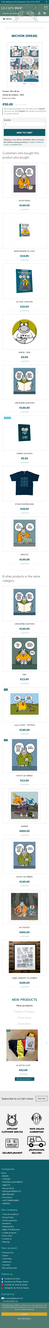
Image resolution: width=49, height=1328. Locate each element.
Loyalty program (9, 1233)
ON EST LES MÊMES (24, 775)
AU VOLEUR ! (24, 927)
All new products (25, 1079)
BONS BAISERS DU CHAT (24, 251)
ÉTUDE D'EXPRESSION (24, 504)
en (33, 13)
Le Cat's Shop (11, 8)
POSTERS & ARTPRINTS (12, 1182)
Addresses (7, 1262)
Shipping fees (8, 1226)
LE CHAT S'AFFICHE (24, 302)
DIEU (25, 674)
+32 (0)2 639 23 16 (10, 1301)
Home (3, 1173)
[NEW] (24, 719)
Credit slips (7, 1258)
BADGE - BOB (24, 352)
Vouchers (6, 1265)
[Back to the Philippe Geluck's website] (46, 8)
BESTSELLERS (8, 1194)
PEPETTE (24, 555)
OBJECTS (6, 1185)
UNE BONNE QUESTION (24, 403)
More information (24, 1319)
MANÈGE (24, 826)
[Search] (28, 13)
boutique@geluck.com (14, 1298)
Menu (7, 18)
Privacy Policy (8, 1217)
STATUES (6, 1179)
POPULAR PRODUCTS (12, 1191)
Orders (5, 1255)
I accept (24, 1314)
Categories (7, 1169)
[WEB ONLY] (24, 448)
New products (24, 1005)
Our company (9, 1209)
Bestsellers (24, 1023)
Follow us (7, 1274)
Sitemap (6, 1242)
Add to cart (25, 132)
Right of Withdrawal (11, 1229)
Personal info (8, 1252)
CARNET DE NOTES (24, 453)
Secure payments (10, 1220)
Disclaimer (7, 1223)
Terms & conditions (10, 1214)
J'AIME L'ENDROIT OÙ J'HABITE (24, 978)
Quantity (7, 120)
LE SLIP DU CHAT (23, 1065)
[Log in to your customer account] (39, 13)
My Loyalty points (10, 1268)
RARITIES (6, 1203)
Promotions (7, 1197)
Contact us (7, 1239)
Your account (9, 1248)
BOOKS (6, 1176)
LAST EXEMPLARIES (11, 1200)
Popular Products (24, 1011)
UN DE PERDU (24, 200)
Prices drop (24, 1017)
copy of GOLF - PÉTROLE (24, 725)
